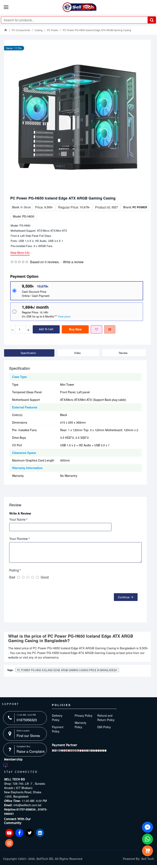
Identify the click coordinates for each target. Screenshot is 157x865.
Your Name (17, 519)
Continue (124, 597)
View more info (20, 253)
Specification (28, 353)
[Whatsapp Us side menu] (147, 839)
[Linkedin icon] (40, 833)
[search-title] (152, 20)
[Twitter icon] (30, 833)
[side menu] (147, 851)
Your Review (18, 538)
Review (123, 353)
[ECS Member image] (5, 765)
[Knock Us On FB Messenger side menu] (147, 827)
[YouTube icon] (9, 833)
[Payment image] (79, 750)
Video (77, 353)
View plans (64, 316)
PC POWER (139, 207)
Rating (14, 570)
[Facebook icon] (19, 833)
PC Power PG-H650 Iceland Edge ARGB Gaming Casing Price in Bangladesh (67, 670)
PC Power (52, 30)
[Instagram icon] (9, 843)
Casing (39, 30)
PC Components (21, 30)
